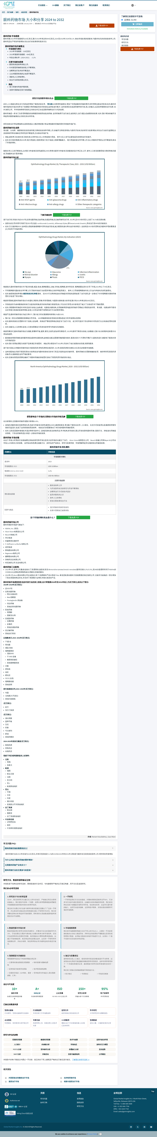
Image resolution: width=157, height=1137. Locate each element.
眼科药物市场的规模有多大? (16, 848)
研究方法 (125, 42)
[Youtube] (151, 1127)
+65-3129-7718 (123, 1109)
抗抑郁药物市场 (70, 1078)
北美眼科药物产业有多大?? (16, 865)
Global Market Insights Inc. (13, 1127)
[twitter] (138, 1127)
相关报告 (125, 45)
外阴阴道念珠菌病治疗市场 (19, 1078)
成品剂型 (24, 12)
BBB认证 (37, 993)
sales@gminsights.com (126, 1111)
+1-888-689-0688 (126, 1104)
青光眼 (49, 104)
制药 (17, 12)
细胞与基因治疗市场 (71, 1081)
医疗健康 (10, 12)
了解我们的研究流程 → (80, 1059)
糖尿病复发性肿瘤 (30, 293)
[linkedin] (131, 1127)
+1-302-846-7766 (123, 1106)
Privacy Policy (92, 1134)
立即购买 (138, 24)
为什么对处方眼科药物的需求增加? (19, 860)
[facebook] (144, 1127)
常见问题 (125, 39)
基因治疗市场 (14, 1081)
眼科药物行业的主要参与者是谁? (18, 870)
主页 (3, 12)
